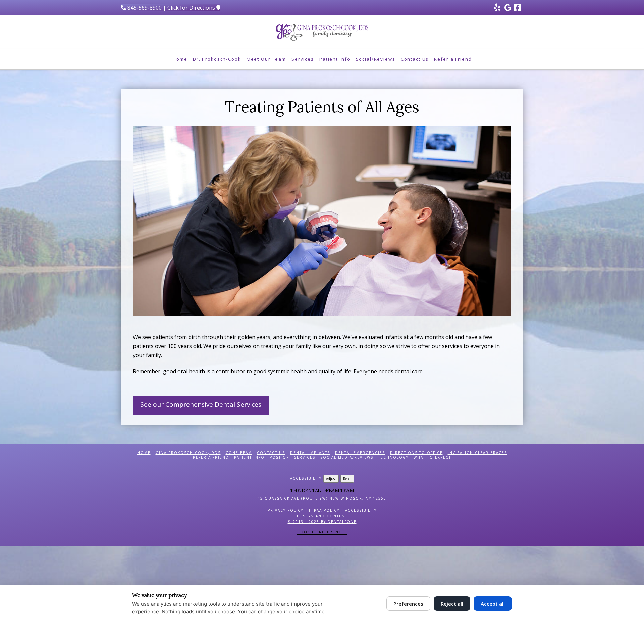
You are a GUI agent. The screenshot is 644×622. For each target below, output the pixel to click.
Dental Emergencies (360, 453)
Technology (393, 457)
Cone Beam (239, 453)
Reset (347, 478)
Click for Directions (191, 7)
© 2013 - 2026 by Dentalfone (322, 521)
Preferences (408, 603)
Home (144, 453)
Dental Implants (310, 453)
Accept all (493, 603)
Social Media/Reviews (346, 457)
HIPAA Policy (324, 510)
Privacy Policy (285, 510)
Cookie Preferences (322, 532)
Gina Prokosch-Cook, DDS (188, 453)
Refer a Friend (211, 457)
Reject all (452, 603)
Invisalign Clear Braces (477, 453)
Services (304, 457)
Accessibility (361, 510)
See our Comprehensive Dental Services (200, 404)
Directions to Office (416, 453)
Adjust (331, 478)
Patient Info (249, 457)
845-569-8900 (144, 7)
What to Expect (432, 457)
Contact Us (271, 453)
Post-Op (279, 457)
